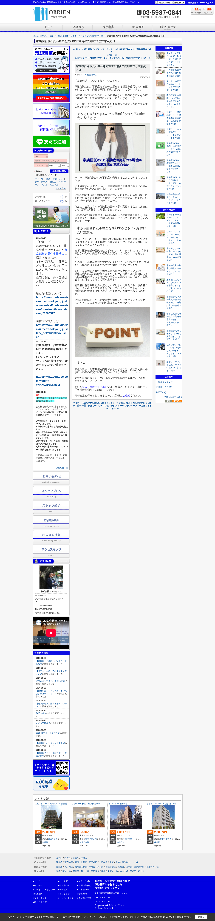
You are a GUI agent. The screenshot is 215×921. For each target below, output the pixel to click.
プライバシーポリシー (44, 889)
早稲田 (133, 871)
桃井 (130, 839)
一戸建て (63, 889)
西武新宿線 (110, 867)
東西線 (121, 867)
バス (61, 179)
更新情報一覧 (62, 468)
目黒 (55, 839)
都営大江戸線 (81, 867)
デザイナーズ (41, 181)
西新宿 (59, 862)
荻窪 (58, 871)
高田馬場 (95, 871)
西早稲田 (93, 862)
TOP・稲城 (41, 713)
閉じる (201, 917)
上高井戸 (103, 862)
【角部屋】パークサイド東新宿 (50, 743)
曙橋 (103, 871)
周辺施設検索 (85, 898)
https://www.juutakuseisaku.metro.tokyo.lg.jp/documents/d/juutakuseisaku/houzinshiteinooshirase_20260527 (52, 305)
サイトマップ (40, 898)
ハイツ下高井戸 (43, 723)
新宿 (55, 179)
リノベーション (66, 898)
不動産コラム (91, 75)
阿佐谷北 (126, 862)
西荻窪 (76, 871)
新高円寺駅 (84, 842)
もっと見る (61, 188)
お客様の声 (84, 889)
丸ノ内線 (69, 867)
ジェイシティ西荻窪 (118, 803)
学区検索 (83, 894)
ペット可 (39, 179)
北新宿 (84, 862)
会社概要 (38, 885)
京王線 (100, 867)
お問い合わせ (85, 885)
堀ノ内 (94, 839)
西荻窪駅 (120, 842)
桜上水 (141, 871)
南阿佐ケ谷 (113, 871)
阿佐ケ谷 (66, 871)
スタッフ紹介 (85, 881)
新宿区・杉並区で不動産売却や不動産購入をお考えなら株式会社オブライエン (112, 884)
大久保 (135, 862)
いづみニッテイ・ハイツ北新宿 (50, 681)
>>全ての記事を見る (172, 396)
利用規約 (38, 894)
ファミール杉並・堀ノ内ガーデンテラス (90, 803)
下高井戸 (69, 862)
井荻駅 (157, 842)
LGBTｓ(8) (161, 392)
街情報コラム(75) (164, 387)
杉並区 (88, 839)
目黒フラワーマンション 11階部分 (50, 803)
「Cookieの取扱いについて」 (160, 917)
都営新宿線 (139, 867)
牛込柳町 (124, 871)
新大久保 (85, 871)
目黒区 (51, 839)
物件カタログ (40, 902)
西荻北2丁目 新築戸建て (48, 733)
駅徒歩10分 (64, 885)
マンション (64, 894)
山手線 (129, 867)
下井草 (168, 839)
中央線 (92, 867)
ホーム (37, 881)
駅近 (48, 179)
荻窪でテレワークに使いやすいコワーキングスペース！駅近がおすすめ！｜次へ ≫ (113, 58)
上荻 (112, 862)
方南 (118, 862)
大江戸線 (54, 184)
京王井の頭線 (152, 867)
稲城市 (84, 858)
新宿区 (53, 181)
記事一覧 (112, 55)
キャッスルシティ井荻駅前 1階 (161, 803)
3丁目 (44, 184)
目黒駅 (45, 842)
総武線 (59, 867)
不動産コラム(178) (164, 382)
